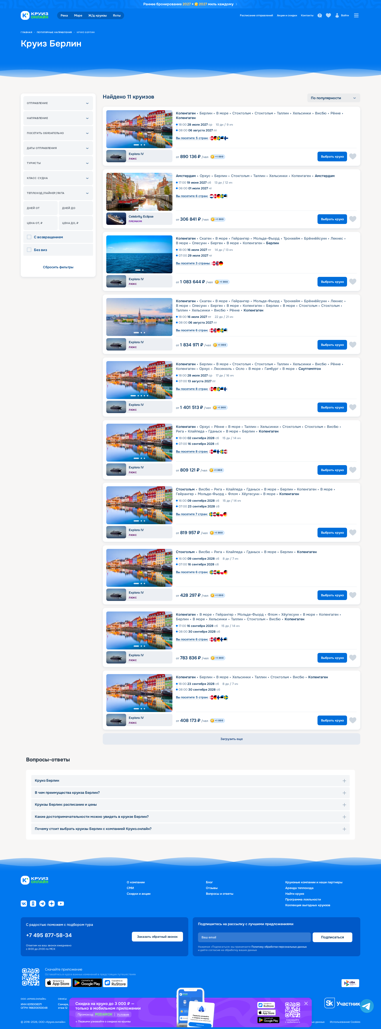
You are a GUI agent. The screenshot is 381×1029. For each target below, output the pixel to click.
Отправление (37, 103)
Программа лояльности (303, 899)
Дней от (33, 208)
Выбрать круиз (332, 156)
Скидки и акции (138, 893)
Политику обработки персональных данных (279, 947)
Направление (37, 118)
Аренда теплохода (299, 887)
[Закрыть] (306, 1003)
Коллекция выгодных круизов (307, 905)
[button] (58, 103)
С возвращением (48, 237)
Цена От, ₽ (35, 223)
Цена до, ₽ (70, 223)
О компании (136, 882)
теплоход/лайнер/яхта (45, 193)
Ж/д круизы (97, 15)
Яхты (117, 15)
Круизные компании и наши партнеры (313, 882)
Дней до (68, 208)
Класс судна (37, 178)
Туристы (34, 163)
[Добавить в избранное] (353, 156)
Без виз (40, 250)
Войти (345, 15)
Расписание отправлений (256, 15)
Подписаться (332, 937)
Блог (209, 882)
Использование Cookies (345, 1022)
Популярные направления (54, 32)
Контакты (307, 15)
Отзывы (212, 887)
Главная (26, 32)
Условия (123, 1014)
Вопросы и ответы (219, 893)
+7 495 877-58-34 (49, 935)
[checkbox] (30, 237)
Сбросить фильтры (58, 267)
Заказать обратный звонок (157, 937)
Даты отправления (42, 148)
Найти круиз (294, 893)
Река (64, 15)
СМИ (130, 887)
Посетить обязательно (45, 133)
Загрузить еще (231, 739)
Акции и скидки (287, 15)
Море (78, 15)
